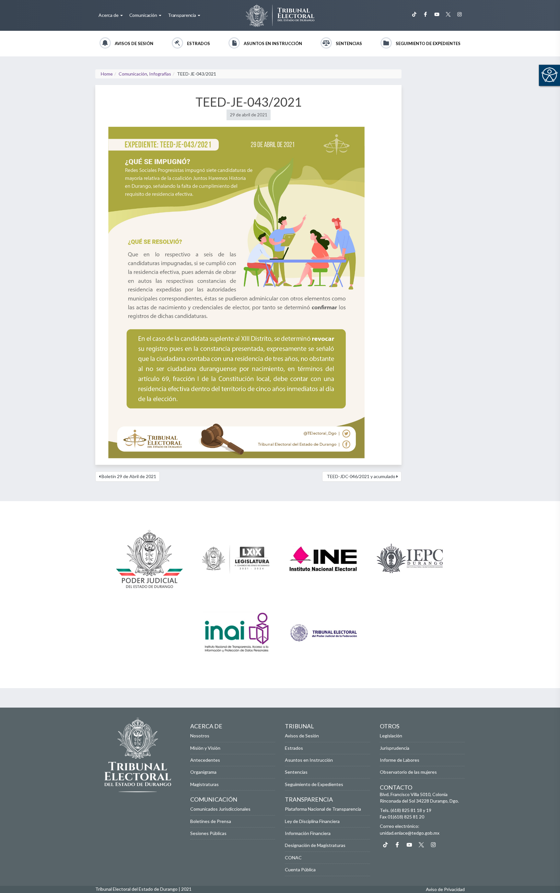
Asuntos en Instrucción (273, 43)
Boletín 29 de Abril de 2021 (128, 476)
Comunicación (143, 15)
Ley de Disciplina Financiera (312, 821)
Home (107, 73)
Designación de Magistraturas (315, 845)
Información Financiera (308, 833)
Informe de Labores (399, 760)
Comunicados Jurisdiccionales (220, 809)
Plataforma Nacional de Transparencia (323, 809)
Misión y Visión (205, 748)
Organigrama (203, 772)
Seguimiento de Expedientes (428, 43)
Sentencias (349, 43)
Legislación (391, 735)
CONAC (293, 857)
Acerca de (109, 15)
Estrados (198, 43)
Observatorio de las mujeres (408, 772)
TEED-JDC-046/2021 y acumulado (361, 476)
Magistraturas (204, 784)
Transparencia (182, 15)
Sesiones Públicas (208, 833)
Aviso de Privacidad (445, 889)
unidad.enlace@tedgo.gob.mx (409, 833)
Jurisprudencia (394, 748)
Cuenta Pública (300, 869)
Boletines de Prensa (210, 821)
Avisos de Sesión (134, 43)
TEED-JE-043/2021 (248, 101)
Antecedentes (205, 760)
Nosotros (199, 735)
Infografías (160, 73)
